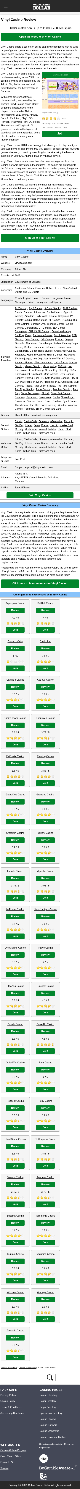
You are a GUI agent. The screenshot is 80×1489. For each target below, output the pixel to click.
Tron (33, 433)
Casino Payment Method (53, 1437)
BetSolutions (40, 320)
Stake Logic (67, 397)
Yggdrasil (29, 408)
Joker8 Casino (45, 832)
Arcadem (29, 316)
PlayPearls (26, 381)
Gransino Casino (45, 794)
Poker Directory (48, 1401)
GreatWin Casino (15, 832)
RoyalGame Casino (15, 1139)
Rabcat (28, 385)
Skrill (68, 429)
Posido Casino (15, 1024)
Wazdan (62, 405)
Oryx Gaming (67, 374)
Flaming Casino (45, 756)
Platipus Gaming (60, 378)
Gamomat (39, 347)
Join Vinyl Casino (40, 495)
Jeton (37, 425)
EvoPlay (19, 335)
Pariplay (19, 378)
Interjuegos (25, 358)
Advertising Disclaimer (12, 1413)
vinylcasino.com (60, 75)
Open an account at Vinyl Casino (40, 36)
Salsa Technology (30, 393)
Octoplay (63, 370)
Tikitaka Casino (15, 1254)
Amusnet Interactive (35, 312)
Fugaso (69, 339)
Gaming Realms (23, 347)
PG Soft (45, 378)
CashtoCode (30, 421)
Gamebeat (31, 343)
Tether (26, 433)
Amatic (19, 312)
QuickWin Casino (15, 1062)
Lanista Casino (15, 871)
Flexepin (68, 421)
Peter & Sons (32, 378)
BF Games (54, 320)
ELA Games (58, 327)
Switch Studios (53, 401)
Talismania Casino (45, 1215)
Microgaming (50, 366)
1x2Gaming (21, 308)
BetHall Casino (45, 603)
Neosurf (43, 429)
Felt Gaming (47, 339)
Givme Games (65, 347)
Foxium (59, 339)
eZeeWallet (56, 421)
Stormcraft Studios (25, 401)
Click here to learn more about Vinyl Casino (40, 583)
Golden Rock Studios (41, 350)
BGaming (67, 320)
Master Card (66, 425)
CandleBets (31, 327)
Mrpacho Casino (45, 871)
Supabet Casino (15, 1215)
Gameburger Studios (50, 343)
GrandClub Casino (15, 794)
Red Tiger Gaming (24, 389)
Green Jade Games (64, 350)
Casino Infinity (15, 641)
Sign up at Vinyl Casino (40, 237)
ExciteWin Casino (45, 718)
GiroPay (19, 425)
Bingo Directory (48, 1407)
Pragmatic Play (52, 381)
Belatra (53, 316)
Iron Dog (37, 358)
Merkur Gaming (33, 366)
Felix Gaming (32, 339)
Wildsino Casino (15, 1292)
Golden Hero (21, 350)
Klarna (44, 425)
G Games (51, 347)
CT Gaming (45, 327)
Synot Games (70, 401)
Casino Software (48, 1425)
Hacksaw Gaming (36, 354)
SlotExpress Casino (45, 1139)
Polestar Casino (45, 986)
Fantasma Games (42, 335)
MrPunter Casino (15, 909)
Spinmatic (31, 397)
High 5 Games (55, 354)
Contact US (6, 1462)
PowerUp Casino (45, 1024)
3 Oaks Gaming (52, 308)
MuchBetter (31, 429)
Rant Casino (45, 1062)
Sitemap (4, 1468)
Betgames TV (65, 316)
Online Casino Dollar (39, 1485)
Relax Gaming (43, 389)
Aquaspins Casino (15, 603)
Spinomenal (45, 397)
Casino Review (48, 1419)
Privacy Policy (8, 1395)
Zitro (58, 408)
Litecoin (54, 425)
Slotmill (45, 393)
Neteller (52, 429)
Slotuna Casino (15, 1177)
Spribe (56, 397)
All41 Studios (70, 308)
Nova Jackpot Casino (45, 909)
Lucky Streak (61, 362)
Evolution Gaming (61, 331)
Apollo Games (54, 312)
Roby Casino (45, 1100)
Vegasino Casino (45, 1254)
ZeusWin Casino (15, 1330)
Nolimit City (51, 370)
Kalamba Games (24, 362)
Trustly (41, 433)
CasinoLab (45, 641)
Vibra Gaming (48, 405)
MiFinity (19, 429)
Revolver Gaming (62, 389)
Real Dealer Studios (44, 385)
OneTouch (36, 374)
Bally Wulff (41, 316)
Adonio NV (20, 269)
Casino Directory (48, 1395)
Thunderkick (21, 405)
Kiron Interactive (43, 362)
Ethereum (44, 421)
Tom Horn (35, 405)
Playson (37, 381)
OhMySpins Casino (15, 947)
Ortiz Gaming (51, 374)
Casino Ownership (49, 1431)
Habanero (20, 354)
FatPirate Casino (15, 756)
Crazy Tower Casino (15, 718)
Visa (52, 433)
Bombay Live (38, 323)
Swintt (40, 401)
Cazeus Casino (45, 679)
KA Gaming (68, 358)
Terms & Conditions (11, 1407)
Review (15, 610)
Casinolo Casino (15, 679)
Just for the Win (51, 358)
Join (60, 133)
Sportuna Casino (45, 1177)
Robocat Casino (15, 1100)
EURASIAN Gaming (39, 331)
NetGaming (37, 370)
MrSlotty (62, 366)
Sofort (18, 433)
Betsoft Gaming (23, 320)
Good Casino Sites (10, 1456)
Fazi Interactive (62, 335)
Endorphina (21, 331)
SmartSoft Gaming (61, 393)
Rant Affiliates (22, 487)
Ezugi (28, 335)
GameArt (20, 343)
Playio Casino (45, 947)
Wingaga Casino (45, 1292)
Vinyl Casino (59, 594)
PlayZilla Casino (15, 986)
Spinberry (20, 397)
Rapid (61, 429)
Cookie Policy (7, 1401)
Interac (28, 425)
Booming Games (56, 323)
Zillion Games (43, 408)
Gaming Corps (70, 343)
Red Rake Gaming (66, 385)
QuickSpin (67, 381)
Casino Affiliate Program (13, 1450)
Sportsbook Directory (51, 1413)
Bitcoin (18, 421)
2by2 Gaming (36, 308)
